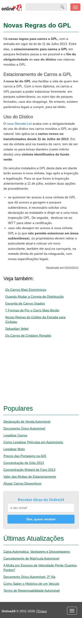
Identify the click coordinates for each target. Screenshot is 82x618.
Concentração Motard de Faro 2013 (29, 469)
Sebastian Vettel (16, 328)
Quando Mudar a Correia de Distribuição (34, 296)
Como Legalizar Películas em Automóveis (33, 442)
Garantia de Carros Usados (25, 303)
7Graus (41, 611)
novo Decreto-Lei (19, 123)
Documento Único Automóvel (24, 428)
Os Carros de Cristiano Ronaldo (28, 335)
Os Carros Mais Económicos (25, 289)
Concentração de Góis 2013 (23, 463)
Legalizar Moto (14, 449)
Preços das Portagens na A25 (24, 456)
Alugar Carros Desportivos (22, 483)
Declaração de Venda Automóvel (26, 421)
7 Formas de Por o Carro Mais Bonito (32, 310)
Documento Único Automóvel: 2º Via (29, 577)
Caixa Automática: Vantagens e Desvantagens (36, 551)
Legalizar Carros (15, 435)
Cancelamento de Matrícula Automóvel (31, 558)
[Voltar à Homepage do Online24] (12, 7)
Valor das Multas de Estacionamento (29, 476)
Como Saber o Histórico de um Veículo (31, 583)
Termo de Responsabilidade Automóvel (31, 590)
